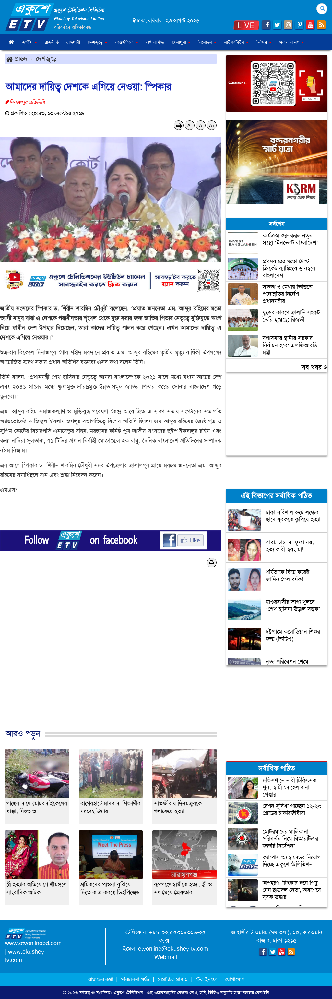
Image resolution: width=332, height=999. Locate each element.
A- (189, 125)
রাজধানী (73, 42)
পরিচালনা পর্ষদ (135, 979)
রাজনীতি (52, 42)
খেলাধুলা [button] (179, 42)
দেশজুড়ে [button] (96, 42)
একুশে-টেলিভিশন (128, 992)
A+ (212, 125)
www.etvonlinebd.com (33, 943)
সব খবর (313, 367)
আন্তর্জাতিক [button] (125, 42)
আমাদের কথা (101, 979)
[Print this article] (179, 125)
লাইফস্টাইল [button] (234, 42)
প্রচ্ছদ (20, 59)
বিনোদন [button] (205, 42)
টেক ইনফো (207, 979)
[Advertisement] (111, 658)
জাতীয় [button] (28, 42)
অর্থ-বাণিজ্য (155, 42)
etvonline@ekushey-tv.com (173, 949)
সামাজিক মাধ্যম (173, 979)
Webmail (165, 957)
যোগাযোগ (234, 979)
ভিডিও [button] (262, 42)
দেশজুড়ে (46, 59)
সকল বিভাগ (290, 42)
